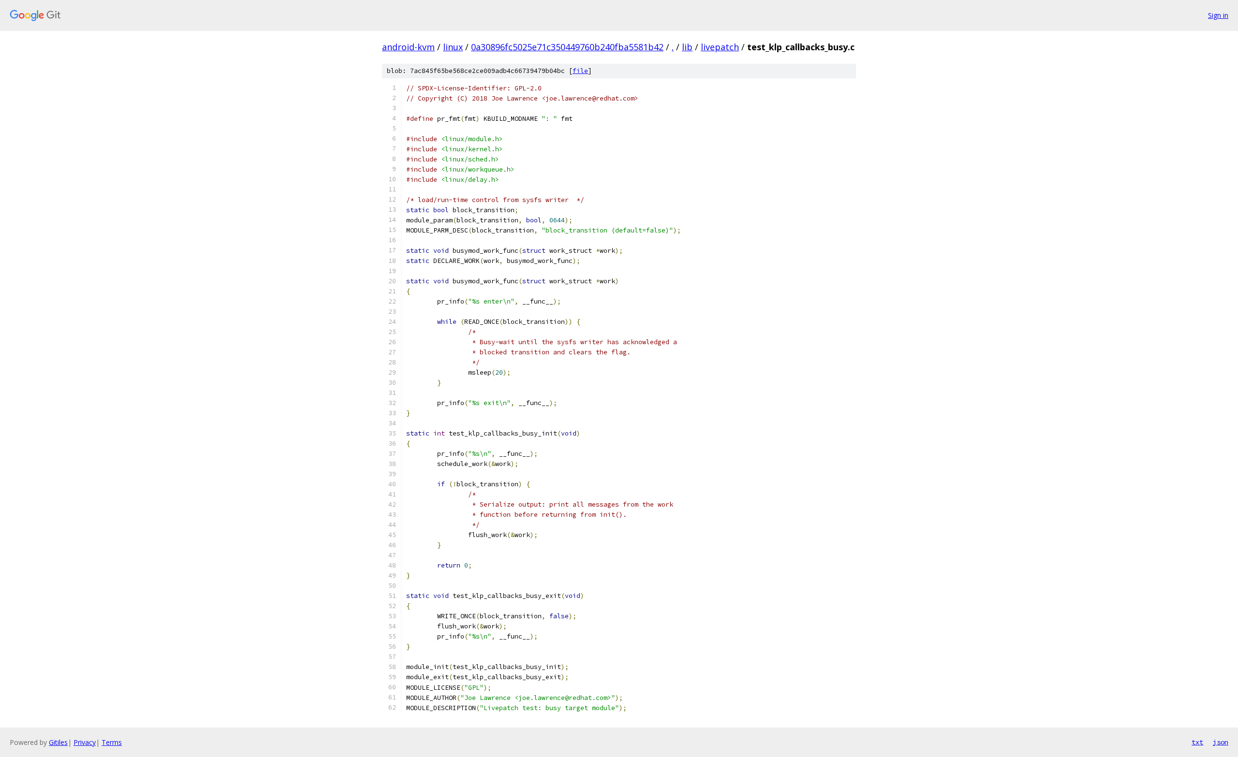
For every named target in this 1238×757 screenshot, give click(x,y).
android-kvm (408, 47)
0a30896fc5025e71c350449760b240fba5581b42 (567, 47)
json (1220, 742)
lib (687, 47)
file (580, 71)
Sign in (1218, 15)
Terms (112, 742)
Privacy (85, 742)
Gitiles (58, 742)
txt (1197, 742)
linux (453, 47)
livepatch (720, 47)
